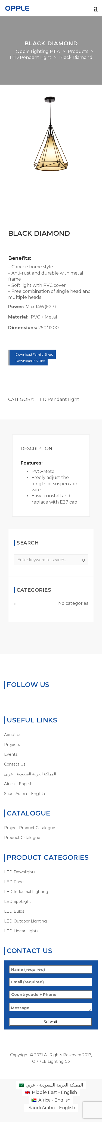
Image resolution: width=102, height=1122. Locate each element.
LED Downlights (19, 872)
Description (36, 448)
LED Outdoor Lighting (25, 921)
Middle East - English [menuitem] (54, 1092)
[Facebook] (15, 699)
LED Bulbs (14, 911)
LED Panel (14, 881)
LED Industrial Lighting (26, 891)
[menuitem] (51, 774)
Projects (12, 744)
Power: (17, 306)
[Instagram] (40, 699)
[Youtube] (32, 699)
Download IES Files (30, 361)
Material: (19, 317)
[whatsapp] (6, 699)
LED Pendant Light (58, 399)
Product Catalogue (22, 837)
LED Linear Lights (21, 930)
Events (10, 754)
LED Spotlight (17, 901)
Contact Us (14, 764)
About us (12, 734)
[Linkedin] (23, 699)
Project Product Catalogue (29, 827)
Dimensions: (23, 327)
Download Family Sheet (34, 354)
